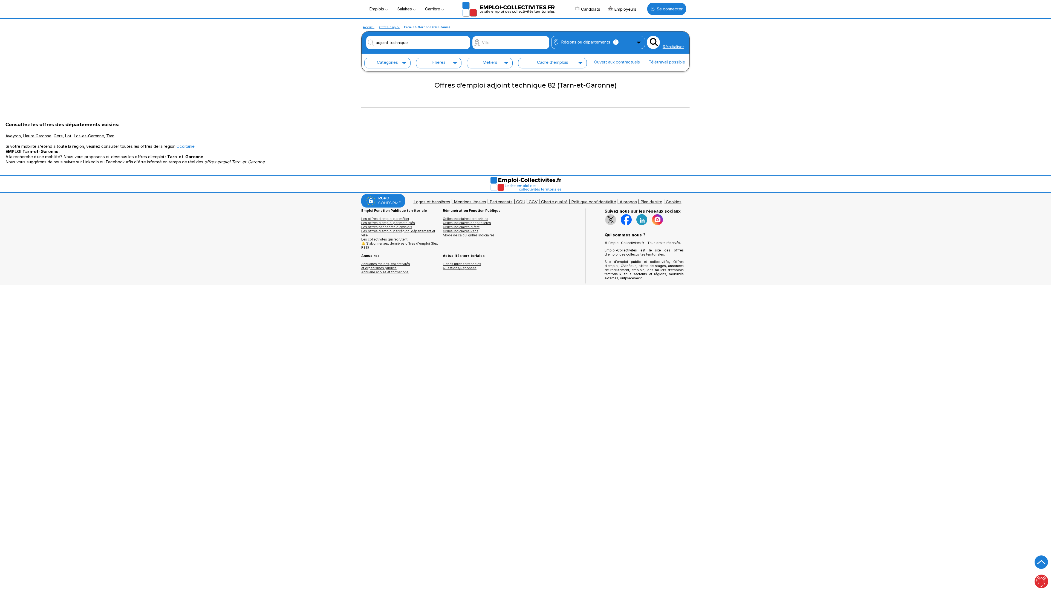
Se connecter (670, 8)
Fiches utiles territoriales (462, 264)
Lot (68, 135)
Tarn (110, 135)
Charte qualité (554, 201)
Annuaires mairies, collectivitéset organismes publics (385, 266)
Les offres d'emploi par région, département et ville (398, 233)
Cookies (674, 201)
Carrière (433, 8)
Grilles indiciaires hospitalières (467, 223)
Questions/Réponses (460, 268)
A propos (628, 201)
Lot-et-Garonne (89, 135)
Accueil (368, 27)
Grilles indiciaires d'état (461, 227)
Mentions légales (470, 201)
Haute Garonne (37, 135)
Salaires (405, 8)
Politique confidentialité (593, 201)
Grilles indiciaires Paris (460, 231)
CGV (533, 201)
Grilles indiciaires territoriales (465, 219)
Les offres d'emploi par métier (385, 219)
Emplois (377, 8)
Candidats (590, 9)
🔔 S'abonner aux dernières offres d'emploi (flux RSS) (399, 245)
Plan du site (651, 201)
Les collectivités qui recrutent (384, 239)
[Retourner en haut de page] (1041, 562)
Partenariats (501, 201)
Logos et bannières (432, 201)
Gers (58, 135)
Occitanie (186, 146)
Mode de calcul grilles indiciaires (469, 235)
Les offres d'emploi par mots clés (388, 223)
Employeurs (625, 9)
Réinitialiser (673, 46)
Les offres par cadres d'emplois (386, 227)
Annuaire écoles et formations (385, 272)
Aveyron (13, 135)
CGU (520, 201)
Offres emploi (389, 27)
